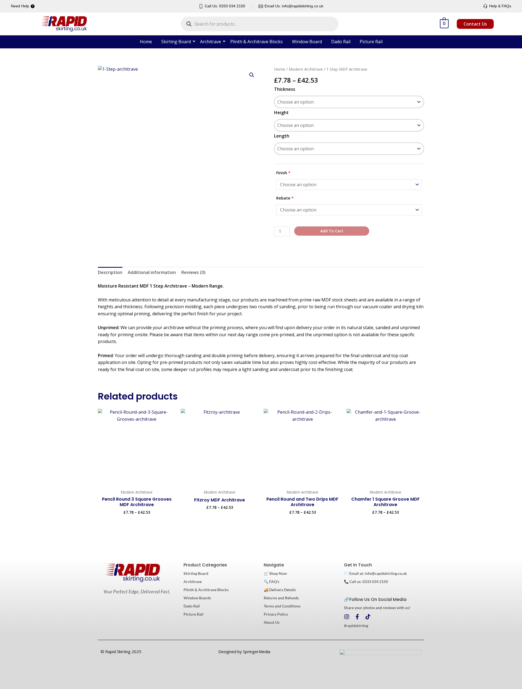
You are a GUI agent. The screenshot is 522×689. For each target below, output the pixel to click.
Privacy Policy (276, 614)
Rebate (285, 198)
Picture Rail (371, 42)
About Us (271, 622)
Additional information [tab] (152, 272)
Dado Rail (340, 42)
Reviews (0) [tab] (193, 272)
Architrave (210, 42)
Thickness (284, 89)
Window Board (307, 42)
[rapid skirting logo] (132, 573)
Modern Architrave (306, 69)
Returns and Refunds (281, 598)
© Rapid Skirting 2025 (121, 651)
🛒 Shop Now (275, 573)
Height (281, 113)
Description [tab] (110, 272)
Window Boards (197, 598)
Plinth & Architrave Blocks (256, 42)
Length (281, 136)
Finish (283, 172)
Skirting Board (176, 42)
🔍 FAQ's (271, 581)
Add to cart (331, 230)
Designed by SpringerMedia (244, 651)
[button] (252, 75)
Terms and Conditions (282, 606)
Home (146, 42)
